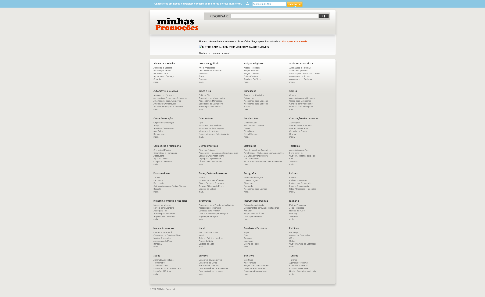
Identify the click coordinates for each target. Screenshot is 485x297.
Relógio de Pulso (297, 211)
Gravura (203, 79)
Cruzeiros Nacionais (298, 265)
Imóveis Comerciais (298, 180)
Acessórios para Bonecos (256, 104)
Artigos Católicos (252, 73)
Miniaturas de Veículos (209, 131)
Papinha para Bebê (162, 70)
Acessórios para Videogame (302, 98)
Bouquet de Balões (207, 189)
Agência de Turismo (298, 263)
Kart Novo (158, 180)
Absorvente (158, 156)
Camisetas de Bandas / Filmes (167, 235)
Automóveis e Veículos (221, 41)
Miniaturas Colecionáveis (210, 125)
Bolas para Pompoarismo (255, 268)
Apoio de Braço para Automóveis (168, 106)
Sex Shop (248, 260)
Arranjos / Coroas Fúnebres (212, 180)
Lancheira (248, 241)
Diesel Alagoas (250, 134)
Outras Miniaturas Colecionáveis (214, 134)
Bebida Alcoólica (160, 73)
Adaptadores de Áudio (254, 205)
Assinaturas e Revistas (300, 68)
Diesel (247, 128)
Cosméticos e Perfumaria (165, 153)
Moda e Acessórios (162, 238)
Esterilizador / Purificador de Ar (167, 268)
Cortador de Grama (298, 131)
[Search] (324, 16)
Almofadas (158, 131)
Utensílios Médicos (162, 271)
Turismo (293, 260)
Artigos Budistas (251, 70)
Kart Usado (158, 183)
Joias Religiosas (296, 208)
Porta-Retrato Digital (253, 177)
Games (292, 95)
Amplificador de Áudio (254, 213)
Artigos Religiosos (252, 68)
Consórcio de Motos (208, 263)
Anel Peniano (250, 263)
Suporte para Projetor (208, 216)
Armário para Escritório (164, 213)
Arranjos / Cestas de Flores (211, 186)
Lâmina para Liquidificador (211, 161)
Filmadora (248, 183)
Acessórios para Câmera (255, 189)
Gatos (292, 241)
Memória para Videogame (301, 106)
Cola (246, 235)
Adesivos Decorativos (163, 128)
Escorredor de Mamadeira (211, 104)
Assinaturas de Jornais (300, 76)
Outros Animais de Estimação (302, 244)
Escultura (203, 73)
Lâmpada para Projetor (209, 211)
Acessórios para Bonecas (256, 101)
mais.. (156, 82)
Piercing (293, 213)
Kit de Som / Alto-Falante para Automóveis (263, 161)
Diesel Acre (249, 131)
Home (202, 41)
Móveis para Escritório (163, 208)
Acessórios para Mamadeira (212, 98)
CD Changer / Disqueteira (256, 156)
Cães (291, 238)
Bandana (157, 244)
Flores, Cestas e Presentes (211, 183)
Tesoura (248, 238)
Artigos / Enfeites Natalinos (211, 238)
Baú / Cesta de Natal (208, 232)
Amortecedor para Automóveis (167, 101)
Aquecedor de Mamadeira (210, 101)
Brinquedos (249, 98)
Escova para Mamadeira (210, 106)
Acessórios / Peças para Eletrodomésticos (218, 153)
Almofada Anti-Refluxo (163, 260)
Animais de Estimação (299, 235)
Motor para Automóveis (294, 41)
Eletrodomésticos (207, 150)
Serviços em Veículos (209, 265)
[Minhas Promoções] (177, 24)
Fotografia (248, 186)
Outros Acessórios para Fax (302, 156)
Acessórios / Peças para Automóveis (258, 41)
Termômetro (159, 263)
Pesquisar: (219, 16)
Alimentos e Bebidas (162, 68)
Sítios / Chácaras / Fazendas (302, 189)
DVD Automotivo (251, 158)
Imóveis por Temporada (300, 183)
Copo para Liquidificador (210, 158)
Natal (201, 235)
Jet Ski (156, 177)
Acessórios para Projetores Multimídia (216, 205)
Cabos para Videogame (300, 101)
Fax (291, 158)
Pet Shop (293, 232)
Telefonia (293, 161)
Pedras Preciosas (297, 205)
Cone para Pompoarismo (255, 271)
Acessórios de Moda (162, 241)
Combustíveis (250, 123)
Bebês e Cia (204, 95)
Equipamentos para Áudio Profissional (261, 208)
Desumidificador (160, 265)
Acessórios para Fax (299, 150)
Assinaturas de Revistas (300, 79)
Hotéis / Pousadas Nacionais (302, 271)
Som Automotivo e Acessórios (257, 150)
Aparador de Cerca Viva (300, 125)
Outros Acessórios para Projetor (213, 213)
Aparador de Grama (298, 128)
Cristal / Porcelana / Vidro (210, 70)
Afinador (248, 211)
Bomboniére (158, 134)
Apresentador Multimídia (210, 208)
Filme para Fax (296, 153)
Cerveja (157, 79)
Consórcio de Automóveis (210, 260)
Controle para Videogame (301, 104)
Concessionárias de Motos (211, 271)
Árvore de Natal (206, 241)
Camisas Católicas (252, 79)
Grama (292, 134)
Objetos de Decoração (163, 123)
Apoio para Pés (160, 211)
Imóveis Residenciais (299, 186)
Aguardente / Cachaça (163, 76)
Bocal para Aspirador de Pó (211, 156)
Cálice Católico (251, 76)
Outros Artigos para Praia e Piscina (169, 186)
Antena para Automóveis (164, 104)
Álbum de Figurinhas (298, 70)
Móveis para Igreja (162, 205)
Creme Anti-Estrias (162, 150)
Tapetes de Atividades (254, 95)
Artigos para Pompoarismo (256, 265)
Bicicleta (157, 189)
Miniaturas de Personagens (211, 128)
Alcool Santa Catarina (254, 125)
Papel (246, 232)
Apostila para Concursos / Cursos (305, 73)
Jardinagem (294, 123)
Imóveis (292, 177)
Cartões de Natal (206, 244)
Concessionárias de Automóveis (213, 268)
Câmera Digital (250, 180)
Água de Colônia (160, 158)
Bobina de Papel (251, 244)
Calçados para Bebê (162, 232)
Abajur (156, 125)
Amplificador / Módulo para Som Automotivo (264, 153)
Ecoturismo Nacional (298, 268)
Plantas (202, 177)
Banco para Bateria (253, 216)
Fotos (201, 76)
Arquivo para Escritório (163, 216)
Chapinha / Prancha (162, 161)
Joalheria (293, 216)
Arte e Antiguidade (207, 68)
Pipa (201, 123)
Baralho (247, 106)
